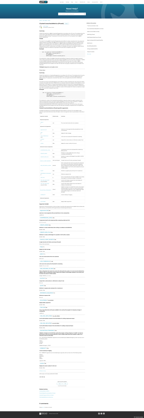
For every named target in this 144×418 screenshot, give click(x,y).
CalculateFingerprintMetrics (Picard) (46, 395)
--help (41, 132)
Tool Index (45, 20)
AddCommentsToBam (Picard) (93, 31)
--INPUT (41, 122)
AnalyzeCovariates (90, 51)
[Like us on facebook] (101, 413)
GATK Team (45, 26)
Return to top (43, 370)
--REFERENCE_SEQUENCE (45, 173)
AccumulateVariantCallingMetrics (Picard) (95, 28)
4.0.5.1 (49, 20)
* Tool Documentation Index (92, 25)
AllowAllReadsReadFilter (92, 45)
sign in (43, 407)
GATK (40, 20)
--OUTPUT (42, 139)
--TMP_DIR (42, 177)
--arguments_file (43, 129)
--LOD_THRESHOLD (44, 135)
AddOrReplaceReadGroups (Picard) (94, 37)
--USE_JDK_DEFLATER (44, 180)
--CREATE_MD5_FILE (44, 156)
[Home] (43, 1)
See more (89, 54)
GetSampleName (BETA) (44, 391)
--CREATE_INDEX (43, 153)
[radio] (59, 384)
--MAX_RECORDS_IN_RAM (45, 165)
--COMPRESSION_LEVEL (45, 150)
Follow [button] (66, 23)
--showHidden (43, 201)
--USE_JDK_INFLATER (44, 183)
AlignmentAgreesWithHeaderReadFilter (95, 40)
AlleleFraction (89, 43)
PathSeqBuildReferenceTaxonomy (46, 397)
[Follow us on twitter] (99, 413)
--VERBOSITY (42, 194)
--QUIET (41, 170)
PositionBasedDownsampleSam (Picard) (47, 393)
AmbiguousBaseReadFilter (92, 48)
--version (41, 143)
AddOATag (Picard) (91, 34)
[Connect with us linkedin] (104, 413)
